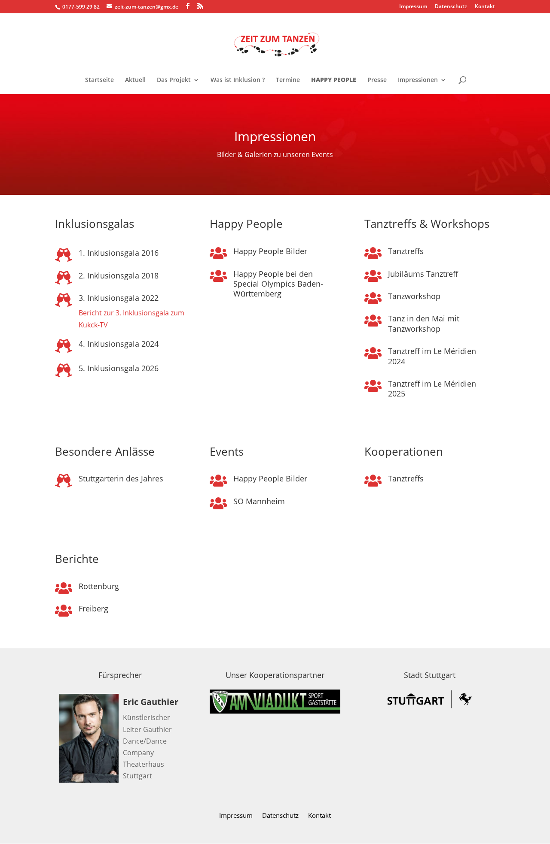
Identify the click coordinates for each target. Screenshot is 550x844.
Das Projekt (174, 80)
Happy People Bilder (270, 251)
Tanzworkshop (414, 296)
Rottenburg (99, 586)
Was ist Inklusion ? (238, 80)
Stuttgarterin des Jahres (121, 478)
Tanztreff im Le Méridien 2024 (432, 356)
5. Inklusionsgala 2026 (119, 368)
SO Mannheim (259, 501)
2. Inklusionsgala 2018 (119, 275)
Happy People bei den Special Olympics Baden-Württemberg (278, 284)
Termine (288, 80)
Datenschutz (451, 7)
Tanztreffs (406, 251)
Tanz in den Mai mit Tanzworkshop (423, 323)
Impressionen (418, 80)
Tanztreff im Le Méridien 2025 (432, 388)
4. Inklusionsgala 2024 (119, 344)
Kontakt (485, 7)
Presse (377, 80)
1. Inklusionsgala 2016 (119, 253)
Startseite (99, 80)
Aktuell (135, 80)
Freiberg (93, 608)
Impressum (413, 7)
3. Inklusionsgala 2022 (119, 298)
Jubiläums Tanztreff (423, 274)
